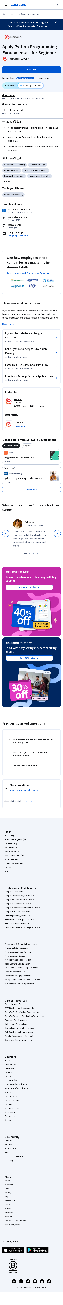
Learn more (43, 78)
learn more (29, 801)
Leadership (10, 1068)
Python (8, 867)
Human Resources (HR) (14, 855)
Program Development (14, 176)
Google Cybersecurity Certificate (19, 895)
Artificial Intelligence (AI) (15, 839)
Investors (9, 1184)
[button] (6, 181)
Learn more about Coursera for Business (28, 273)
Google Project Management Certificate (22, 907)
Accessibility (10, 1200)
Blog (7, 1152)
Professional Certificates (16, 1084)
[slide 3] (33, 553)
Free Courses (11, 1116)
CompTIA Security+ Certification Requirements (25, 1016)
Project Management (14, 863)
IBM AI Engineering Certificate (17, 915)
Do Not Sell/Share (12, 1224)
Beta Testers (10, 1148)
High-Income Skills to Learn (16, 1024)
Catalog (8, 1076)
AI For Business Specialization (18, 951)
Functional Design (37, 164)
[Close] (55, 22)
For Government (12, 1100)
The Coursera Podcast (14, 1156)
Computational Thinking (14, 164)
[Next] (57, 533)
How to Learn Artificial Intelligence (19, 1028)
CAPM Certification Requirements (19, 1008)
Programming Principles (39, 176)
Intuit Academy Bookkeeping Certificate (22, 927)
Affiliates (8, 1216)
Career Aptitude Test (14, 1004)
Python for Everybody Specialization (21, 983)
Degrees (8, 1092)
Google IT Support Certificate (18, 903)
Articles (8, 1208)
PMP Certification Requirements (19, 1032)
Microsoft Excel (11, 859)
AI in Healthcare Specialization (18, 959)
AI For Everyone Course (15, 955)
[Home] (3, 14)
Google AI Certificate (14, 891)
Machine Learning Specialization (19, 975)
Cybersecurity (11, 843)
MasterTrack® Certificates (16, 1088)
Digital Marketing (12, 851)
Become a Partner (12, 1108)
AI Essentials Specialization (16, 948)
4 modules (8, 95)
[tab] (11, 445)
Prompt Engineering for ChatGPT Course (22, 979)
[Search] (57, 4)
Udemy (8, 1120)
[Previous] (5, 533)
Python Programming (13, 194)
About (7, 1060)
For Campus (10, 1104)
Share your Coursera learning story (20, 1040)
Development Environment (35, 170)
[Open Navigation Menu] (5, 4)
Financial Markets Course (16, 971)
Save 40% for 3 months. (35, 26)
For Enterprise (11, 1096)
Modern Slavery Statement (16, 1220)
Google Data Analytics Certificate (19, 899)
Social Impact (10, 1112)
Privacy (8, 1192)
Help (7, 1196)
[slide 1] (25, 553)
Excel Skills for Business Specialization (21, 967)
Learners (8, 1140)
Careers (8, 1072)
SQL (6, 871)
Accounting (10, 835)
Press (7, 1180)
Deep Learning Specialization (17, 963)
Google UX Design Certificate (17, 911)
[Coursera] (18, 5)
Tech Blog (9, 1160)
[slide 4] (37, 553)
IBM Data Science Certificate (17, 923)
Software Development (29, 14)
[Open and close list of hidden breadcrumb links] (12, 14)
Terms (7, 1188)
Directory (9, 1212)
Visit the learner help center (24, 790)
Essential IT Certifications (16, 1020)
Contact (8, 1204)
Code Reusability (11, 170)
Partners (8, 1144)
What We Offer (11, 1064)
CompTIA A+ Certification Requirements (22, 1012)
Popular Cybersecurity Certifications (21, 1036)
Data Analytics (11, 847)
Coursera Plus (11, 1080)
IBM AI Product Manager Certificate (20, 919)
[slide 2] (29, 553)
